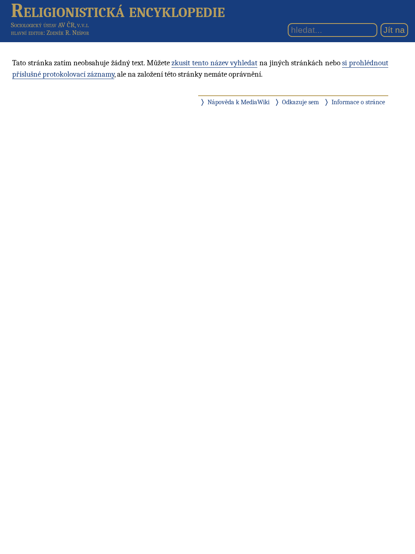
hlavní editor (27, 33)
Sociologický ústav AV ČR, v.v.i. (50, 25)
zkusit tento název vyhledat (214, 62)
